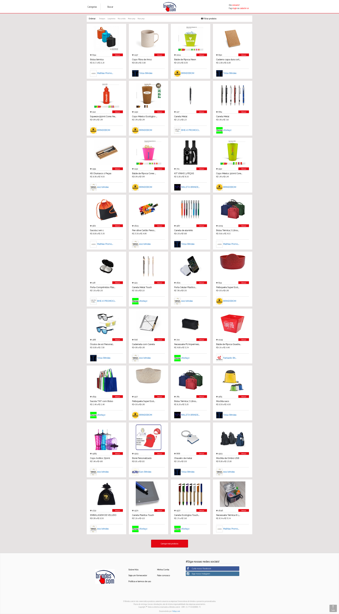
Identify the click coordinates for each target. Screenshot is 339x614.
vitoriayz (227, 130)
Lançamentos (111, 18)
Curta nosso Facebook (201, 569)
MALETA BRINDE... (190, 187)
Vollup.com (176, 611)
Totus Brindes (145, 73)
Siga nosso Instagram (201, 574)
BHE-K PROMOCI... (190, 130)
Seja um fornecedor (137, 575)
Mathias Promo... (105, 73)
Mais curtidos (122, 18)
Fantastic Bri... (229, 358)
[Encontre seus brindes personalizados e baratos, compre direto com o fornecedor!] (105, 576)
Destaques (102, 18)
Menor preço (131, 18)
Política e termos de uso (139, 581)
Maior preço (141, 18)
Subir (333, 610)
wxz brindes (103, 187)
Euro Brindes (145, 472)
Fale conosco (163, 575)
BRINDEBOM (187, 73)
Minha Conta (163, 569)
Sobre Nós (133, 569)
